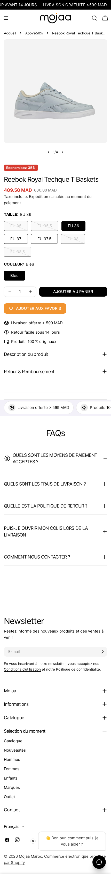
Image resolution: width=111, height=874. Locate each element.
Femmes (11, 768)
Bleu (14, 275)
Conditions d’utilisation (22, 669)
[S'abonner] (102, 652)
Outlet (9, 796)
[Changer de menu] (6, 18)
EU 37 (15, 238)
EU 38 (76, 240)
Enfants (11, 778)
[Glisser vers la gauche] (48, 152)
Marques (12, 787)
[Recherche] (94, 18)
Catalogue (13, 740)
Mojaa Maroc (30, 856)
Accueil (10, 33)
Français (11, 826)
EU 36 (73, 225)
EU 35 (19, 227)
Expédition (38, 196)
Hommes (12, 759)
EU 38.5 (20, 253)
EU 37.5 (44, 238)
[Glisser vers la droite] (62, 152)
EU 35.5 (47, 227)
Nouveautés (15, 750)
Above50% (34, 33)
